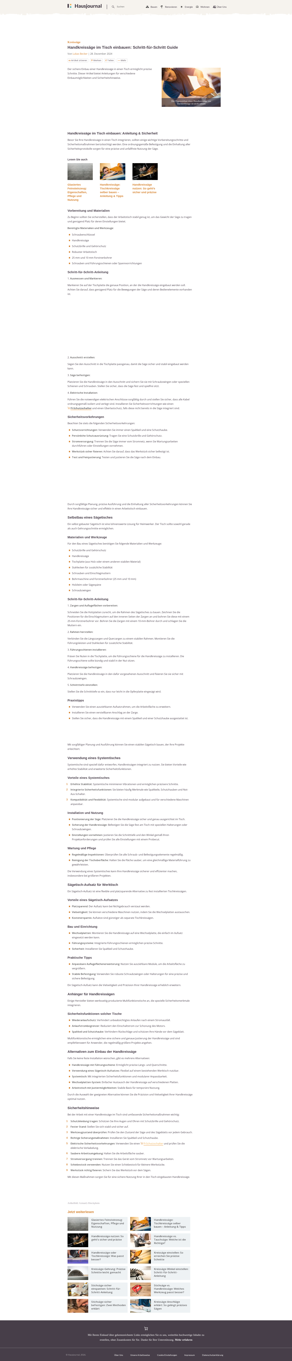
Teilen (110, 60)
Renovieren (171, 6)
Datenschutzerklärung (212, 1355)
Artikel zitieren (79, 60)
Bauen (154, 6)
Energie (189, 6)
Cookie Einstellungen (167, 1355)
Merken (97, 60)
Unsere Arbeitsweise (140, 1355)
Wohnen (205, 6)
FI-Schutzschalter (81, 408)
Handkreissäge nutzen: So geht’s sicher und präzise (144, 188)
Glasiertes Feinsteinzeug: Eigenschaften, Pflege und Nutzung (77, 192)
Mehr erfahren (183, 1339)
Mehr (123, 60)
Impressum (189, 1355)
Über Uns (222, 6)
